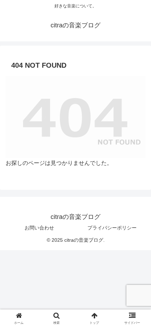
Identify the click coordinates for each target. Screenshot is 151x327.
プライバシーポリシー (112, 228)
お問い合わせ (39, 228)
